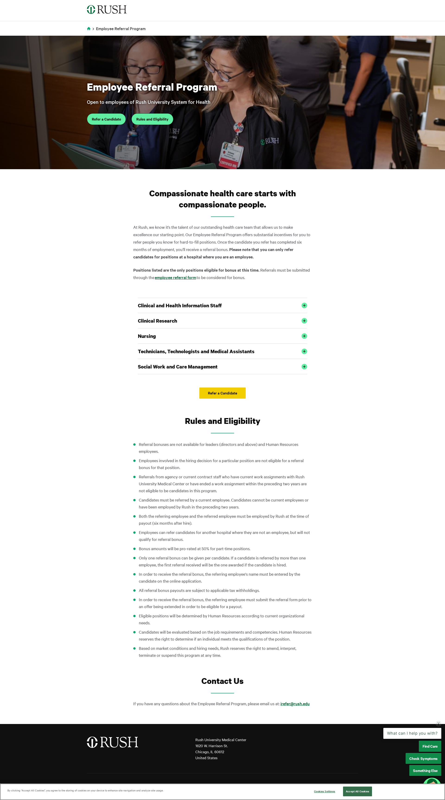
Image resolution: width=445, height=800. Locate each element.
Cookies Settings (324, 791)
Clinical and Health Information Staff (180, 305)
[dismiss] (438, 727)
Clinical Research (157, 320)
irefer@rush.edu (295, 703)
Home (89, 31)
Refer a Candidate (106, 118)
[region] (222, 792)
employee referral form (175, 277)
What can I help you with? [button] (412, 737)
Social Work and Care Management (178, 366)
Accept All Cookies (357, 791)
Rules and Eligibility (152, 118)
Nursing (147, 336)
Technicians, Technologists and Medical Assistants (196, 351)
